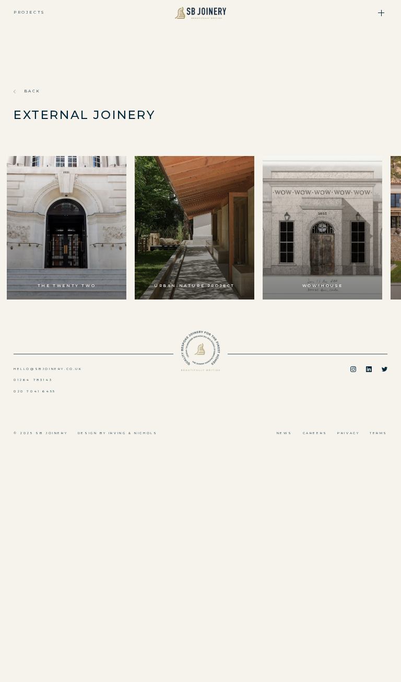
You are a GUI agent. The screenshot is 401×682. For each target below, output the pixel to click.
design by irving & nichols (118, 433)
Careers (315, 433)
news (284, 433)
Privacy (348, 433)
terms (378, 433)
